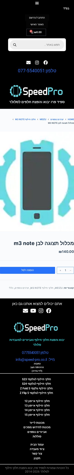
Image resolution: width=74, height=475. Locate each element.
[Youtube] (33, 311)
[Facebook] (45, 62)
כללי (11, 287)
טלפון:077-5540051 (37, 70)
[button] (37, 3)
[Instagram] (37, 62)
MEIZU (59, 287)
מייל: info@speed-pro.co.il (35, 360)
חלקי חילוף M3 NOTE (42, 287)
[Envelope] (28, 62)
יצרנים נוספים (22, 287)
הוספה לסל (27, 270)
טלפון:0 (35, 353)
